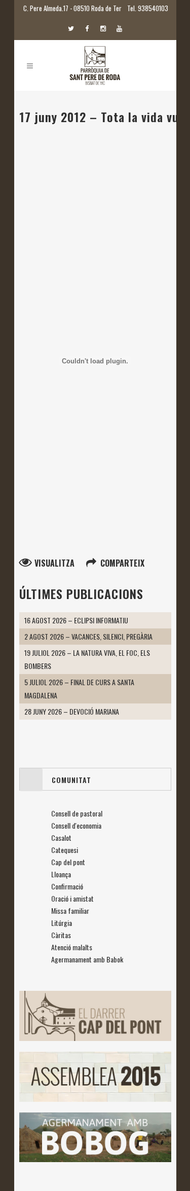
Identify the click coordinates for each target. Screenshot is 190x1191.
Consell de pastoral (76, 813)
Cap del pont (68, 862)
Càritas (61, 934)
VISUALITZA (54, 563)
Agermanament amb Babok (87, 959)
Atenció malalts (71, 947)
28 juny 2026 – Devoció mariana (71, 711)
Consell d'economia (76, 825)
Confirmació (67, 886)
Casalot (61, 837)
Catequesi (64, 849)
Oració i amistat (72, 898)
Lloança (61, 874)
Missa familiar (70, 910)
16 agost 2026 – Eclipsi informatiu (76, 620)
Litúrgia (61, 922)
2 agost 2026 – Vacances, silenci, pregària (88, 636)
